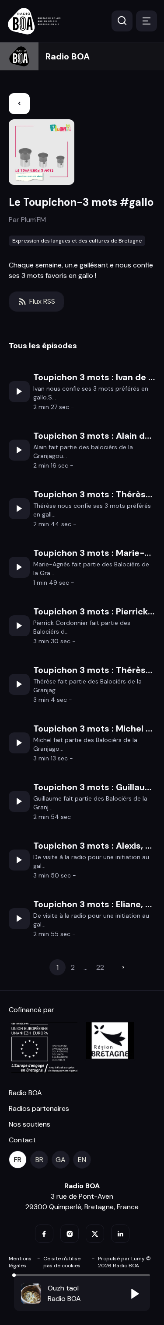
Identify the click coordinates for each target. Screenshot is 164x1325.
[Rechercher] (122, 20)
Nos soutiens (29, 1124)
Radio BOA (67, 56)
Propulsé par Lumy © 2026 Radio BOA (124, 1262)
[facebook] (44, 1233)
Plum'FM (33, 219)
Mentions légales (20, 1262)
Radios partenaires (39, 1108)
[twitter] (95, 1233)
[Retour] (19, 103)
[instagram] (69, 1233)
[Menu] (146, 20)
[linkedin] (120, 1233)
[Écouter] (19, 391)
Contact (22, 1140)
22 (100, 967)
